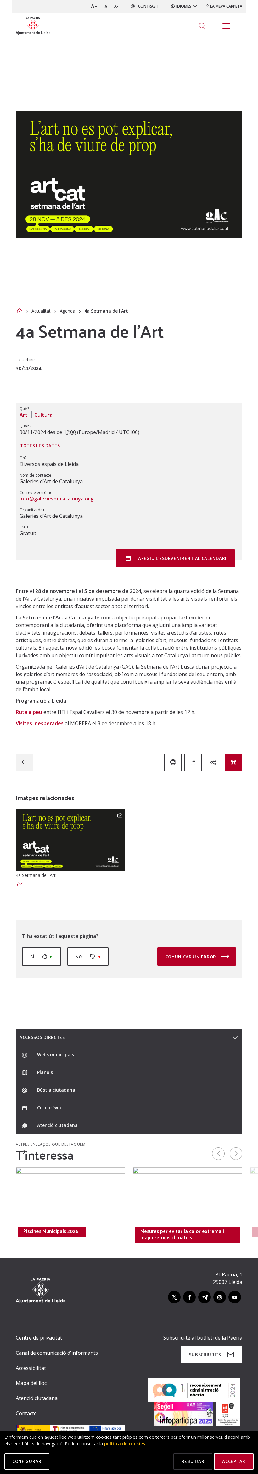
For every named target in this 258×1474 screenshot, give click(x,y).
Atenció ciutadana (37, 1398)
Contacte (26, 1413)
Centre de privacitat (39, 1337)
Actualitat (41, 311)
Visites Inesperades (40, 723)
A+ (94, 6)
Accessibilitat (31, 1367)
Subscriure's (205, 1354)
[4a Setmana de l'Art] (70, 840)
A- (116, 6)
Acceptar (233, 1461)
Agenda (67, 311)
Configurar (27, 1461)
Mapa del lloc (31, 1383)
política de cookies (124, 1444)
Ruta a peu (29, 712)
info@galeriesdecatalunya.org (56, 498)
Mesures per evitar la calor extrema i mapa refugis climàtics (182, 1234)
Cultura (43, 414)
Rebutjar (193, 1461)
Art (24, 414)
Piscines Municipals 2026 (50, 1231)
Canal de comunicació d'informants (57, 1352)
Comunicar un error (191, 957)
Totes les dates (40, 445)
